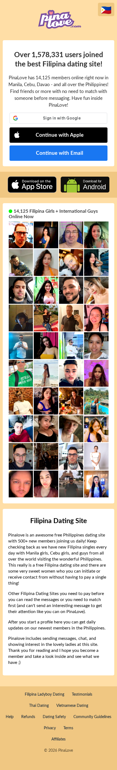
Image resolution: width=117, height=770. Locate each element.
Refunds (28, 717)
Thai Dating (39, 706)
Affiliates (58, 739)
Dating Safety (54, 717)
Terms (68, 728)
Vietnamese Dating (72, 706)
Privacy (50, 728)
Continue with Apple (60, 135)
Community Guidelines (92, 717)
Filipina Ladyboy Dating (44, 694)
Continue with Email (59, 153)
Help (10, 717)
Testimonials (82, 694)
